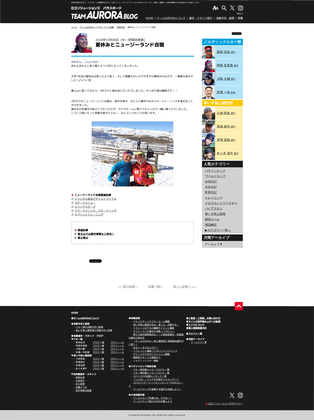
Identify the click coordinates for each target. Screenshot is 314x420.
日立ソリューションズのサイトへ (224, 403)
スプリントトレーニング (89, 214)
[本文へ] (239, 13)
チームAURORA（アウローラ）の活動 (97, 27)
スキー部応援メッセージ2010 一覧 (151, 369)
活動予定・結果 (225, 18)
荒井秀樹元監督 (84, 390)
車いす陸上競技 (215, 214)
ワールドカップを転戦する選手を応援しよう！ (157, 389)
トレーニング (214, 197)
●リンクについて (195, 324)
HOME (149, 18)
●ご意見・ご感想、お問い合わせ (203, 318)
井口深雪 (80, 383)
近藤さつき (81, 387)
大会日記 (211, 187)
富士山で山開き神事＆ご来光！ (96, 234)
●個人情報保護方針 (196, 327)
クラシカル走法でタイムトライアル (95, 199)
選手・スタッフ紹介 (201, 18)
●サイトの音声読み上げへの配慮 (203, 321)
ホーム (74, 27)
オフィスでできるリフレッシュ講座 (151, 354)
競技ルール (212, 219)
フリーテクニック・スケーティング (95, 210)
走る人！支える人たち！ (145, 347)
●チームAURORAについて (85, 318)
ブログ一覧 (98, 342)
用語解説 (211, 224)
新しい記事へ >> (184, 286)
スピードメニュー (85, 203)
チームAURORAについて (171, 18)
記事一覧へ (155, 286)
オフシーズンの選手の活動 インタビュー (154, 331)
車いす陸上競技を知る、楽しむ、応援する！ (156, 324)
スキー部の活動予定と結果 (89, 327)
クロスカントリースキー (221, 203)
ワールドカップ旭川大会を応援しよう (152, 401)
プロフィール (117, 342)
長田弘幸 (80, 377)
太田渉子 (80, 380)
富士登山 (83, 237)
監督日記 (211, 192)
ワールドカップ (215, 176)
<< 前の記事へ (128, 286)
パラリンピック (215, 170)
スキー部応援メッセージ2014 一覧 (151, 372)
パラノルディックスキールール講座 (151, 321)
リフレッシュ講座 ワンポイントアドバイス (155, 350)
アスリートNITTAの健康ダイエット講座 (153, 327)
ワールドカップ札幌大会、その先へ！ (152, 398)
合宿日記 (121, 27)
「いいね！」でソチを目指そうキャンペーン (156, 379)
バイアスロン (214, 208)
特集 (240, 18)
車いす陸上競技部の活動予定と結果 (94, 330)
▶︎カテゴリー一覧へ (218, 230)
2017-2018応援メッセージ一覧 (149, 376)
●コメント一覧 (194, 333)
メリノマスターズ (85, 207)
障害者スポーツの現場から (147, 357)
